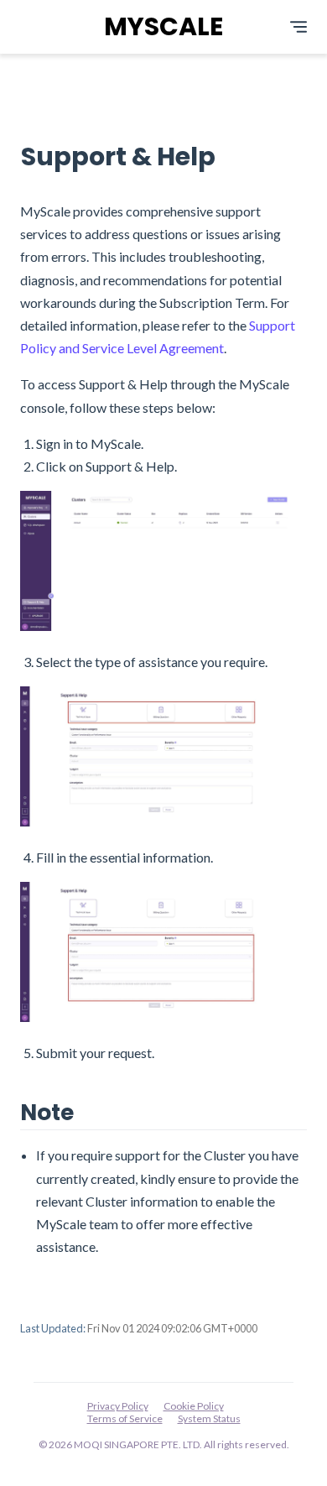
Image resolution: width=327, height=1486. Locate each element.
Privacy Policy (117, 1406)
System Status (209, 1418)
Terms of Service (125, 1418)
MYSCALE (163, 26)
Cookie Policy (194, 1406)
